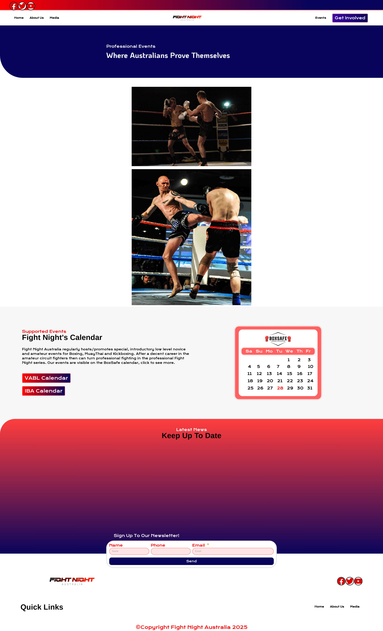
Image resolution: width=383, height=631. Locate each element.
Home (19, 17)
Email (199, 545)
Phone (158, 545)
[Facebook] (14, 6)
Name (116, 545)
